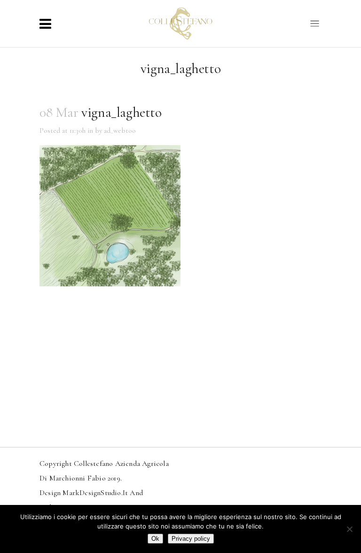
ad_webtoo (120, 130)
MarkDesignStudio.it (95, 492)
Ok (155, 538)
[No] (349, 529)
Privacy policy (191, 538)
